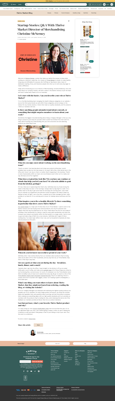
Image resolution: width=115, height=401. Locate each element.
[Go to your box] (111, 4)
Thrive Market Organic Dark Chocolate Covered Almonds (34, 275)
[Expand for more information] (70, 1)
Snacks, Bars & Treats (42, 8)
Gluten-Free (78, 356)
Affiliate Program (68, 359)
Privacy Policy (59, 387)
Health (89, 364)
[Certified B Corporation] (25, 378)
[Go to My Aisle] (5, 4)
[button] (111, 4)
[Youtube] (31, 371)
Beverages (51, 8)
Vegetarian (77, 362)
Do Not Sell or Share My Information (62, 390)
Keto (76, 352)
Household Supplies (92, 369)
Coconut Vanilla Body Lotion (41, 308)
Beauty (49, 13)
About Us (53, 354)
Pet (105, 8)
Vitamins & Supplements (83, 8)
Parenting (93, 13)
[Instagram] (27, 371)
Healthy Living (76, 13)
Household (100, 8)
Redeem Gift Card (68, 357)
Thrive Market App (55, 368)
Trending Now (17, 8)
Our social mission (23, 206)
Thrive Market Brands (56, 364)
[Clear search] (86, 4)
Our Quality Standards (56, 356)
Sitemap (44, 392)
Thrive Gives (53, 359)
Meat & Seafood (28, 8)
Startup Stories (29, 78)
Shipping (66, 356)
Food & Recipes (65, 13)
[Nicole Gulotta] (33, 332)
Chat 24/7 (57, 343)
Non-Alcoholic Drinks (64, 8)
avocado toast (48, 270)
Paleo (76, 354)
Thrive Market (51, 80)
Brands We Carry (54, 362)
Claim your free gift (96, 4)
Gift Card (90, 352)
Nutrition (85, 13)
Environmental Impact (56, 357)
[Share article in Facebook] (70, 21)
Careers (65, 361)
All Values (77, 364)
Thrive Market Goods (8, 8)
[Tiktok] (35, 371)
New (23, 8)
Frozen (56, 8)
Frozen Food (90, 361)
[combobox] (56, 4)
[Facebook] (24, 371)
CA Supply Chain (46, 389)
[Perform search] (26, 4)
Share (38, 325)
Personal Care (94, 8)
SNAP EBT (53, 369)
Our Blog (53, 361)
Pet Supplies (90, 371)
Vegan (76, 359)
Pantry (34, 8)
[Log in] (104, 4)
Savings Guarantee (55, 366)
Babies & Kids (73, 8)
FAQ (85, 343)
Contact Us (66, 352)
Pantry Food (90, 354)
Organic (77, 361)
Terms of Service (46, 387)
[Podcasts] (39, 371)
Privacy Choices (75, 387)
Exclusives (109, 8)
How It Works (54, 352)
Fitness (56, 13)
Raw (76, 357)
